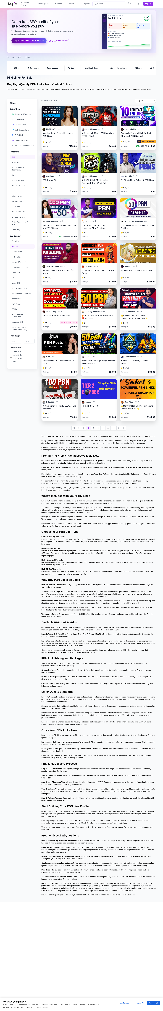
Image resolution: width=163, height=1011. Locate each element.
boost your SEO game (100, 436)
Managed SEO (17, 322)
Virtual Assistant (18, 201)
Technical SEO (17, 299)
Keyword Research (19, 262)
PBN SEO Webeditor (19, 288)
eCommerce (17, 196)
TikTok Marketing (19, 212)
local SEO (149, 627)
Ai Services (16, 162)
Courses (58, 4)
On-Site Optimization (20, 267)
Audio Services (18, 206)
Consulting (16, 230)
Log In (138, 4)
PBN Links (16, 246)
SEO (13, 157)
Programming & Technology (18, 169)
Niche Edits (16, 257)
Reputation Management (22, 293)
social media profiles (116, 467)
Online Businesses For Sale (20, 223)
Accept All (153, 1003)
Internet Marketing (19, 186)
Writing (14, 175)
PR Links (15, 309)
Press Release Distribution (17, 316)
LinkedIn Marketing (19, 217)
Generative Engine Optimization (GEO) (19, 328)
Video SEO (16, 283)
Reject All (140, 1003)
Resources (73, 4)
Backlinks (15, 241)
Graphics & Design (19, 180)
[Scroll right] (154, 68)
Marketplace (43, 4)
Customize (124, 1003)
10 (113, 428)
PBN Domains (17, 304)
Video (14, 191)
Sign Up (148, 4)
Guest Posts (17, 252)
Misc (14, 278)
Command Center (25, 4)
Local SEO (16, 273)
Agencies (87, 4)
